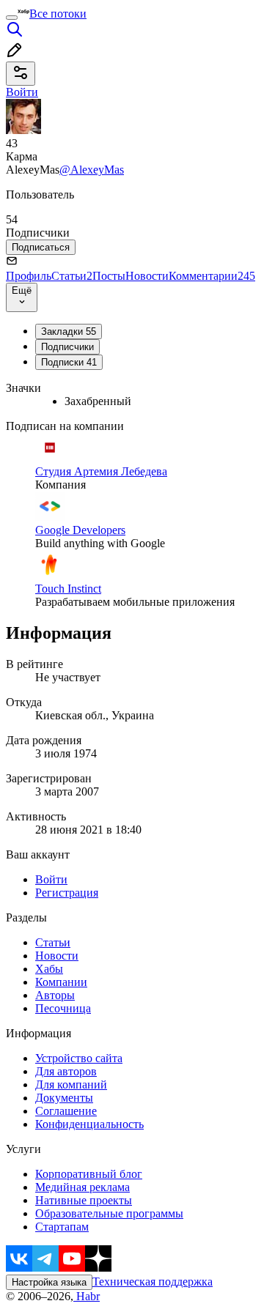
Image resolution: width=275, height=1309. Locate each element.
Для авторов (66, 1071)
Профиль (28, 276)
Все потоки (58, 13)
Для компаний (71, 1084)
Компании (61, 982)
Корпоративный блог (88, 1174)
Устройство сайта (78, 1058)
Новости (147, 276)
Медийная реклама (82, 1187)
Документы (64, 1097)
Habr (86, 1296)
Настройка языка (49, 1282)
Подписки (69, 362)
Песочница (63, 1008)
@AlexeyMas (91, 169)
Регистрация (66, 892)
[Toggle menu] (12, 17)
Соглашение (66, 1111)
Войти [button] (22, 92)
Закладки (68, 331)
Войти (51, 879)
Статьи (71, 276)
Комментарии (212, 276)
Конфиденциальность (89, 1124)
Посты (108, 276)
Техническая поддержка (152, 1281)
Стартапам (62, 1226)
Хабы (49, 969)
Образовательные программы (109, 1213)
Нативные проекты (83, 1200)
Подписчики (67, 346)
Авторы (55, 995)
